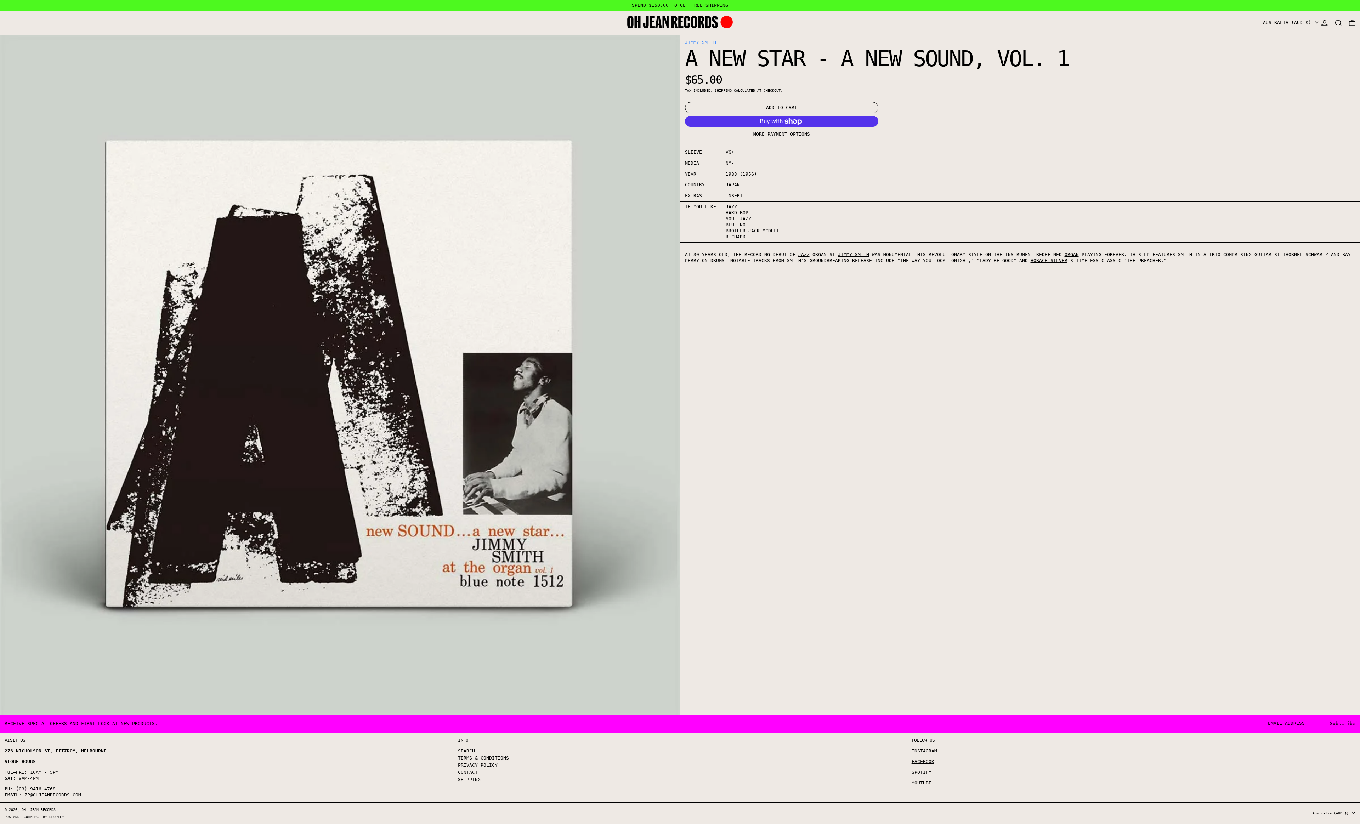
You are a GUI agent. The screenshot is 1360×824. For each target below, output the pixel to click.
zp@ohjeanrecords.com (52, 794)
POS (8, 816)
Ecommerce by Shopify (43, 816)
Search (466, 751)
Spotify (921, 772)
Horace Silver (1049, 260)
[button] (1338, 23)
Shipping (723, 90)
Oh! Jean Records (39, 809)
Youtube (921, 782)
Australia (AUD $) (1288, 22)
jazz (804, 254)
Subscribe (1342, 723)
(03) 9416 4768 (36, 788)
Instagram (924, 751)
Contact (468, 772)
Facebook (923, 761)
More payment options (781, 134)
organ (1072, 254)
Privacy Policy (478, 765)
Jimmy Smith (700, 42)
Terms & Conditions (483, 758)
